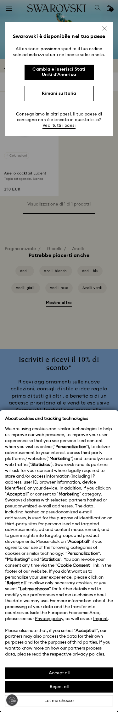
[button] (104, 28)
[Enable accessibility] (12, 700)
